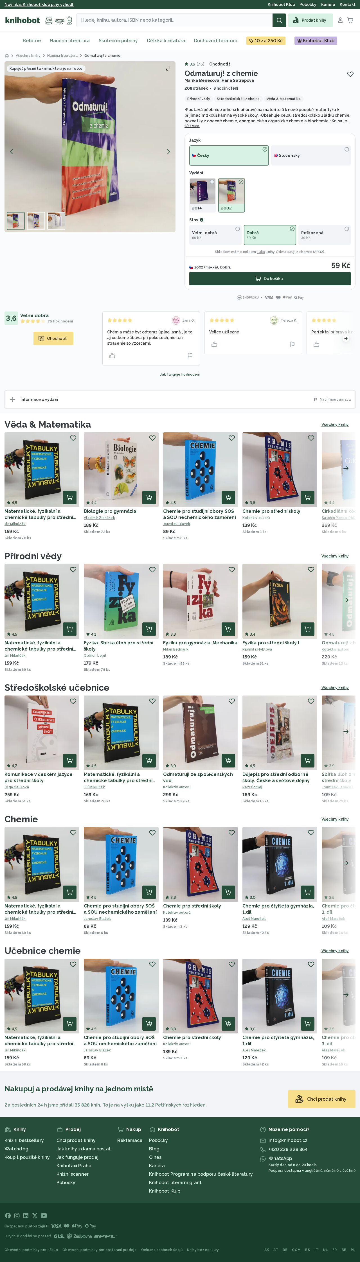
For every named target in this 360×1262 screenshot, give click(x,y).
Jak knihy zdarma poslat (84, 1149)
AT (275, 1250)
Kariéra (157, 1165)
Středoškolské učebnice (56, 687)
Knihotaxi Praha (74, 1165)
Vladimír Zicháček (99, 518)
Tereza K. (289, 320)
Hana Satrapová (238, 80)
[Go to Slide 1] (16, 221)
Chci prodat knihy (76, 1140)
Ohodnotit (219, 64)
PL (353, 1250)
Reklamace (129, 1140)
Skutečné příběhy (118, 40)
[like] (112, 356)
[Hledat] (279, 20)
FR (334, 1250)
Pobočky (66, 1182)
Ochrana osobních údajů (162, 1250)
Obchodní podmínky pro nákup (31, 1250)
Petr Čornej (252, 787)
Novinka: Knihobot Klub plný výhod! (39, 4)
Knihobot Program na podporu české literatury (201, 1174)
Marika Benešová (202, 80)
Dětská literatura (166, 40)
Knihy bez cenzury (203, 1250)
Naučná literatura (70, 40)
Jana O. (189, 320)
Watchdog (16, 1149)
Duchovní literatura (215, 40)
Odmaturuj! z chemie (294, 252)
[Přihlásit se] (340, 20)
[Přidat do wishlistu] (350, 74)
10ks (261, 252)
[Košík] (350, 20)
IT (316, 1250)
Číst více (192, 126)
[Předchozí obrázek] (12, 152)
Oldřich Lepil (95, 656)
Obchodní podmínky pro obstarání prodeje (99, 1250)
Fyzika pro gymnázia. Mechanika (200, 642)
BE (343, 1250)
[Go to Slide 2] (36, 221)
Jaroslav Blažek (176, 524)
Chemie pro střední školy (271, 511)
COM (296, 1250)
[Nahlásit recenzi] (190, 356)
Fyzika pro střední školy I (270, 642)
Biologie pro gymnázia (110, 511)
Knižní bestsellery (24, 1140)
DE (285, 1250)
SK (266, 1250)
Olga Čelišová (16, 787)
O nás (155, 1157)
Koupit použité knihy (27, 1157)
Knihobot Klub (164, 1191)
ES (307, 1250)
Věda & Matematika (47, 424)
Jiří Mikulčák (15, 524)
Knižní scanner (73, 1174)
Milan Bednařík (175, 649)
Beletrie (32, 40)
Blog (154, 1149)
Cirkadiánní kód (339, 511)
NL (325, 1250)
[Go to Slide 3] (56, 221)
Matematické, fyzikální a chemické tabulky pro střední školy (38, 517)
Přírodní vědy (33, 556)
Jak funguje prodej (78, 1157)
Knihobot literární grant (175, 1182)
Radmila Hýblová (257, 649)
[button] (90, 146)
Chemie (21, 819)
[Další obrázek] (168, 152)
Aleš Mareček (254, 919)
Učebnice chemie (42, 950)
